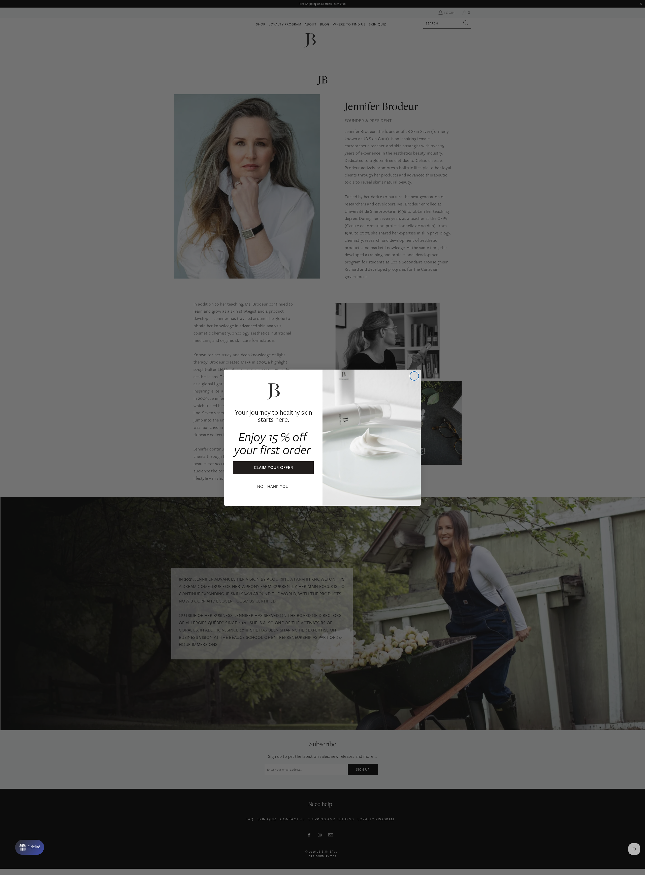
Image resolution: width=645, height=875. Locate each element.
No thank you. (273, 486)
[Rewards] (29, 847)
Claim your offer (273, 467)
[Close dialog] (414, 376)
